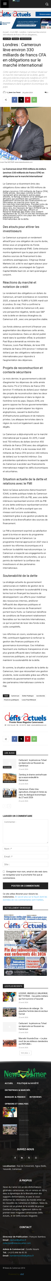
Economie (7, 767)
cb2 (22, 1274)
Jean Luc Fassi (15, 92)
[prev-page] (4, 806)
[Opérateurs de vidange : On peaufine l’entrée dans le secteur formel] (9, 1012)
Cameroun (15, 696)
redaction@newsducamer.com (17, 1243)
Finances (15, 39)
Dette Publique (28, 696)
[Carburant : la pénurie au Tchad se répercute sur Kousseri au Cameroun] (9, 763)
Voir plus (24, 1053)
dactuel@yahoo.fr (18, 1240)
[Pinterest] (27, 100)
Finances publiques (11, 700)
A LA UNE (14, 32)
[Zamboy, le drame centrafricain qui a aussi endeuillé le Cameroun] (9, 778)
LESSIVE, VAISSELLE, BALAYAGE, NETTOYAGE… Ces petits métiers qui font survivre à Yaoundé (33, 996)
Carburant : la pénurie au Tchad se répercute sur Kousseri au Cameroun (32, 763)
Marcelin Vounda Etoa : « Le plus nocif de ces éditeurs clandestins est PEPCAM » (33, 1041)
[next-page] (9, 806)
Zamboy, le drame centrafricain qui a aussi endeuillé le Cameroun (33, 777)
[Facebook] (14, 100)
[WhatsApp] (34, 100)
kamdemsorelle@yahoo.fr (22, 1255)
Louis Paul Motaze (29, 700)
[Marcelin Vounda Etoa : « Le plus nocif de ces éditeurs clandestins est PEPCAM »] (9, 1042)
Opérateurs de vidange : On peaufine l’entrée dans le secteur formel (33, 1011)
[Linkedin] (22, 1158)
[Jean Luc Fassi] (5, 92)
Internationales (26, 39)
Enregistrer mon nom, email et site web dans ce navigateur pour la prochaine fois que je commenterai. (25, 874)
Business (7, 796)
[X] (21, 100)
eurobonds (40, 696)
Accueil (5, 32)
